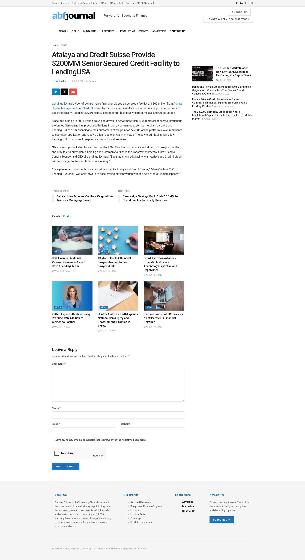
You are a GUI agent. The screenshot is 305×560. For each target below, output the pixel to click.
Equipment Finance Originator (86, 3)
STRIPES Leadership (146, 3)
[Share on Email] (73, 92)
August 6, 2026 (221, 94)
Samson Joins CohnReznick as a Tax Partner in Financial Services (163, 318)
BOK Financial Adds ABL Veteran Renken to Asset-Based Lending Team (68, 262)
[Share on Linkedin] (56, 92)
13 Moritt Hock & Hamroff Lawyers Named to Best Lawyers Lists (114, 262)
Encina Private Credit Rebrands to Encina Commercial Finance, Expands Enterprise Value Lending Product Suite (219, 103)
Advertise (159, 31)
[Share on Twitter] (64, 92)
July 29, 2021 (78, 81)
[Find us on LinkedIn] (241, 3)
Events (143, 31)
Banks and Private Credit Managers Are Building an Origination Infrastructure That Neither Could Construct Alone (221, 90)
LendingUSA (59, 103)
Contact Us (178, 31)
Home (55, 45)
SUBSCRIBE (239, 12)
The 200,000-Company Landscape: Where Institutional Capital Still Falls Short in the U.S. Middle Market (222, 115)
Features (108, 31)
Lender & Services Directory (228, 19)
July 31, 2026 (224, 80)
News (62, 31)
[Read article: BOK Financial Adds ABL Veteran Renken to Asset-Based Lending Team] (72, 240)
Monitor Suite (117, 3)
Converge (130, 3)
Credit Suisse (91, 108)
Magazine (89, 31)
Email (56, 424)
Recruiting (127, 31)
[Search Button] (252, 3)
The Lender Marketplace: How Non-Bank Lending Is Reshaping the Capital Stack (233, 71)
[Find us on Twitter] (236, 3)
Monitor (106, 3)
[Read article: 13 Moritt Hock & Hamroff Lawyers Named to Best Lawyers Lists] (118, 240)
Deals (75, 31)
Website (125, 424)
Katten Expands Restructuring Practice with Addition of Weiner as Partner (71, 318)
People (64, 45)
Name (56, 408)
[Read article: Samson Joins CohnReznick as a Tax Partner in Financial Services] (164, 295)
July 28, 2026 (227, 106)
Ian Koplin (60, 81)
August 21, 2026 (61, 271)
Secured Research (61, 3)
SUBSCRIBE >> (222, 519)
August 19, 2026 (61, 327)
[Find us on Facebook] (245, 3)
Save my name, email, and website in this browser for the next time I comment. (100, 439)
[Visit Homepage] (74, 15)
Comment (59, 364)
